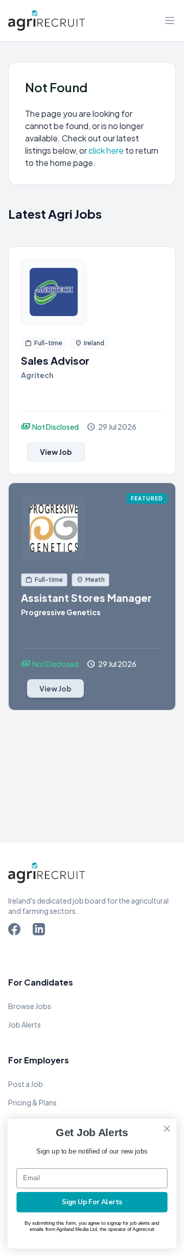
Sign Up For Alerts (92, 1202)
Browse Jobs (29, 1006)
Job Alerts (24, 1024)
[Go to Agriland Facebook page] (16, 931)
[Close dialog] (167, 1128)
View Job (56, 451)
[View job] (92, 292)
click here (106, 150)
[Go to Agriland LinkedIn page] (41, 931)
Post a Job (25, 1083)
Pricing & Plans (32, 1102)
